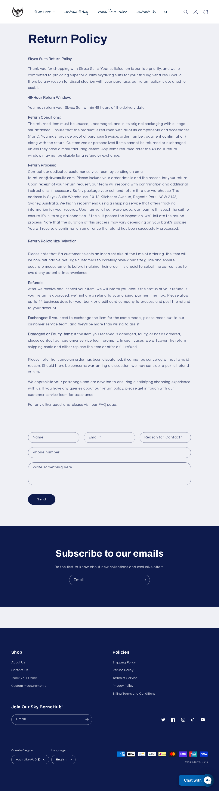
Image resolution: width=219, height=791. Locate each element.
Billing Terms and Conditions (133, 693)
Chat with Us (195, 780)
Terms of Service (125, 678)
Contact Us (19, 670)
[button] (186, 12)
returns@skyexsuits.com (54, 178)
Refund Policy (122, 670)
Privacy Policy (122, 685)
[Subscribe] (145, 580)
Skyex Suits (201, 762)
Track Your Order (24, 678)
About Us (18, 662)
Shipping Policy (124, 662)
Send (41, 499)
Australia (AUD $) (28, 759)
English (61, 759)
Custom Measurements (28, 685)
